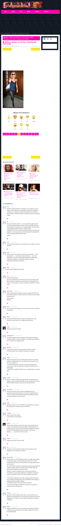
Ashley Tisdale (9, 37)
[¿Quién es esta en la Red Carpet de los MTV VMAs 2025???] (8, 187)
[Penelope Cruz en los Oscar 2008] (34, 187)
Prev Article (8, 49)
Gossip (13, 11)
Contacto (55, 524)
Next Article (35, 49)
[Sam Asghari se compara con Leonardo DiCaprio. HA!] (21, 167)
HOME (5, 11)
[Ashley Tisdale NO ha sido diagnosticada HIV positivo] (21, 187)
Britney (28, 11)
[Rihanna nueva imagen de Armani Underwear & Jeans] (8, 168)
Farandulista (2, 524)
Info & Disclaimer (40, 524)
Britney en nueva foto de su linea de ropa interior (34, 176)
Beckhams (46, 11)
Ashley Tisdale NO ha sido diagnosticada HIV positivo (21, 195)
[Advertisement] (30, 23)
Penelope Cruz (20, 39)
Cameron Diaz (25, 37)
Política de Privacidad (48, 524)
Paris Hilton (13, 39)
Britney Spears (17, 37)
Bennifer (37, 11)
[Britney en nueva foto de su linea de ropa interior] (34, 168)
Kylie (21, 11)
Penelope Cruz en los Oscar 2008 (34, 193)
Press (60, 524)
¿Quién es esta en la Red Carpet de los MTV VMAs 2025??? (8, 194)
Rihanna (27, 39)
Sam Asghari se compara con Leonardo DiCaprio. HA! (21, 174)
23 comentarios (16, 45)
